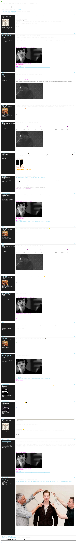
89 (11, 12)
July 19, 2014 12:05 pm (6, 353)
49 (9, 12)
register (19, 9)
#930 (74, 243)
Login (18, 7)
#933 (74, 322)
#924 (74, 103)
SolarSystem (4, 176)
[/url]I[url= (19, 66)
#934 (74, 336)
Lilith (3, 385)
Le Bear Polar (4, 105)
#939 (74, 439)
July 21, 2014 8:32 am (5, 477)
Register (13, 7)
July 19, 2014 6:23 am (5, 103)
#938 (74, 418)
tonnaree (3, 15)
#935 (74, 353)
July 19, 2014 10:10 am (6, 193)
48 (8, 12)
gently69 (3, 153)
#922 (74, 33)
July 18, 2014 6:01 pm (5, 33)
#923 (74, 72)
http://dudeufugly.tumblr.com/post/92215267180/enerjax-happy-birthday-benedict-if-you (31, 177)
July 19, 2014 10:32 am (6, 226)
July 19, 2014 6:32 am (5, 120)
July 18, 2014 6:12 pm (5, 72)
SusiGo (3, 74)
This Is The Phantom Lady (6, 35)
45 (4, 12)
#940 (74, 477)
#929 (74, 226)
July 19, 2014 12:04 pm (6, 336)
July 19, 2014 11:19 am (6, 243)
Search (8, 7)
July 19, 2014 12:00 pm (6, 322)
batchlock (3, 402)
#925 (74, 120)
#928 (74, 193)
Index (3, 7)
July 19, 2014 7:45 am (5, 152)
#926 (74, 152)
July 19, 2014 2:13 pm (5, 401)
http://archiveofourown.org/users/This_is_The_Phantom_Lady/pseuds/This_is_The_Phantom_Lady (33, 67)
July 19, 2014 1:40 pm (5, 384)
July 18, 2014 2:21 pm (5, 14)
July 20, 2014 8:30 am (5, 439)
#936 (74, 384)
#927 (74, 174)
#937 (74, 401)
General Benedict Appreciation (10, 11)
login (16, 9)
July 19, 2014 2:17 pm (5, 418)
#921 (74, 14)
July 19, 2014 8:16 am (5, 174)
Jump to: (3, 539)
